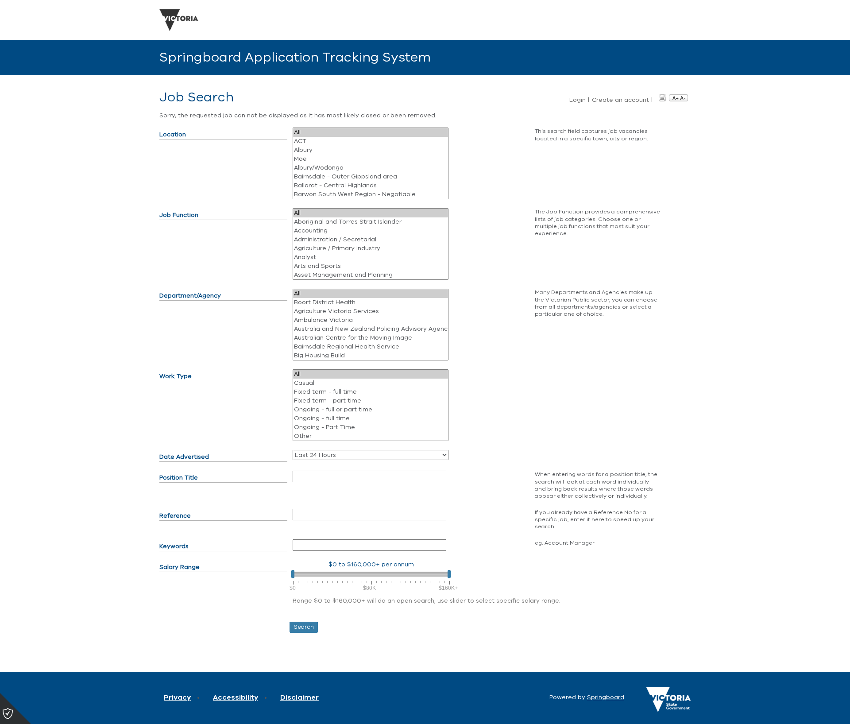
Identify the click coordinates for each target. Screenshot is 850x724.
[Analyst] (370, 257)
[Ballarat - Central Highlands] (370, 185)
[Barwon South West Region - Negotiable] (370, 194)
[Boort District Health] (370, 302)
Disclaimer (299, 697)
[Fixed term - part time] (370, 400)
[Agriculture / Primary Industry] (370, 248)
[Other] (370, 436)
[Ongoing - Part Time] (370, 427)
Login (577, 100)
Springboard (605, 697)
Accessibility (235, 697)
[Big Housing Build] (370, 355)
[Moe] (370, 159)
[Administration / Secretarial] (370, 239)
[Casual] (370, 383)
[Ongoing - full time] (370, 418)
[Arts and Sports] (370, 266)
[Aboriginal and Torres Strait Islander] (370, 221)
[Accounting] (370, 230)
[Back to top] (806, 706)
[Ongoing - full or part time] (370, 409)
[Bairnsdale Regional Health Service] (370, 346)
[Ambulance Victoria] (370, 320)
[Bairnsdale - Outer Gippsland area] (370, 176)
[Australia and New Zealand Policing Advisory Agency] (370, 329)
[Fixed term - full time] (370, 391)
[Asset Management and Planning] (370, 275)
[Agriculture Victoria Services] (370, 311)
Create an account (620, 100)
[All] (370, 132)
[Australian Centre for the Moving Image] (370, 337)
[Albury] (370, 150)
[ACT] (370, 141)
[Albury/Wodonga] (370, 167)
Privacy (177, 697)
